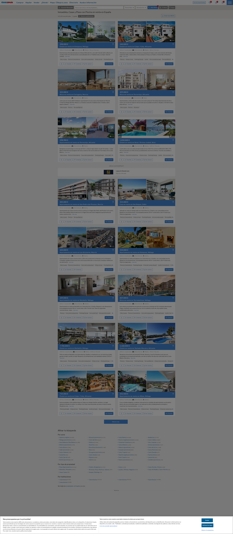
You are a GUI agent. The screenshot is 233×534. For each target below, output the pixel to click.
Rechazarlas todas (207, 525)
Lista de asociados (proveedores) (108, 526)
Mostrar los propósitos (208, 530)
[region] (116, 525)
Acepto (207, 520)
